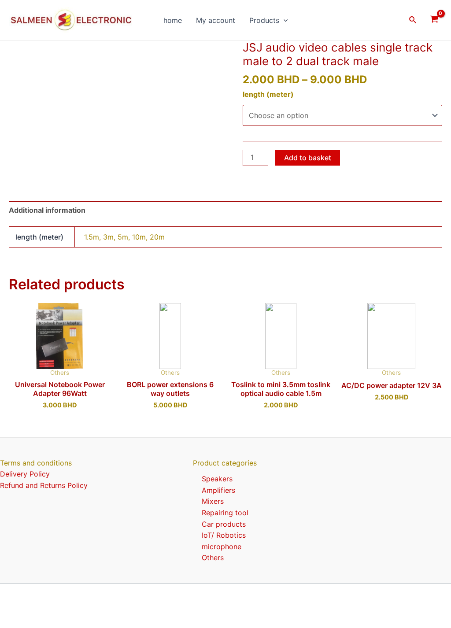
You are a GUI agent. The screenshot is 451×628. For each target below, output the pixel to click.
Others (213, 557)
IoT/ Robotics (224, 535)
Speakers (217, 478)
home (172, 20)
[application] (283, 20)
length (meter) (268, 94)
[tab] (47, 210)
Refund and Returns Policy (44, 485)
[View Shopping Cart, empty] (434, 20)
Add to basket (307, 157)
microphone (221, 546)
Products (264, 20)
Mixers (213, 501)
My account (215, 20)
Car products (224, 524)
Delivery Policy (25, 473)
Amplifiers (218, 490)
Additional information (47, 210)
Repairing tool (225, 512)
